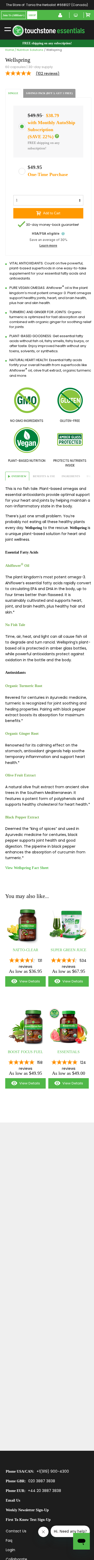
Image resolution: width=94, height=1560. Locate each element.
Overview (18, 476)
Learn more (48, 245)
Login (10, 1549)
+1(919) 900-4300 (53, 1471)
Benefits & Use (44, 476)
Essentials (68, 1052)
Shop (32, 15)
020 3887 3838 (41, 1481)
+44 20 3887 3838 (44, 1490)
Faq (9, 1540)
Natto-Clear (25, 950)
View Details (22, 983)
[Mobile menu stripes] (7, 28)
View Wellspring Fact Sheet (27, 868)
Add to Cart (51, 213)
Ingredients (71, 476)
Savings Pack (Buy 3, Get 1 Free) (49, 93)
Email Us (13, 1500)
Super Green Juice (68, 950)
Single (13, 93)
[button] (57, 136)
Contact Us (16, 1531)
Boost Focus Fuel (25, 1052)
